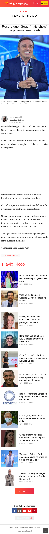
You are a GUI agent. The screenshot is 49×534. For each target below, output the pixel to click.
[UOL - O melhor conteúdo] (9, 3)
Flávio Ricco (24, 15)
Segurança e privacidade (24, 531)
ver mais (23, 491)
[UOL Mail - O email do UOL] (34, 3)
